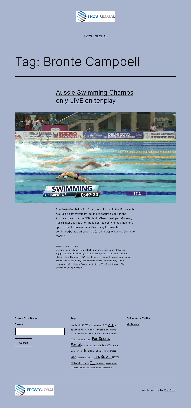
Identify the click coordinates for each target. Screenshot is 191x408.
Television (121, 250)
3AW (72, 325)
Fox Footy (87, 339)
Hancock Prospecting (112, 257)
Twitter (98, 368)
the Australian (76, 368)
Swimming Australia (90, 264)
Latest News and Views (96, 250)
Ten (93, 363)
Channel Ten (78, 250)
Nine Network (96, 351)
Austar (84, 329)
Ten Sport (106, 264)
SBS (97, 356)
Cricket (97, 334)
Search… (20, 324)
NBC (91, 345)
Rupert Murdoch (88, 357)
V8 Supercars (106, 368)
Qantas (79, 357)
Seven (106, 356)
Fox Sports (101, 338)
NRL (104, 351)
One (70, 264)
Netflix (96, 345)
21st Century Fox (95, 325)
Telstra (85, 363)
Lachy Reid (80, 260)
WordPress (169, 390)
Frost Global (95, 36)
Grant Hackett (93, 257)
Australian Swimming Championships (82, 253)
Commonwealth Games (84, 334)
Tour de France (89, 368)
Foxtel (76, 344)
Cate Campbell (72, 257)
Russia (76, 264)
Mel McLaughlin (95, 260)
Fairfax (80, 339)
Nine (86, 350)
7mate (78, 325)
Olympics (111, 351)
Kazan (71, 260)
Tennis (108, 363)
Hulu (87, 345)
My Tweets (133, 324)
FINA (83, 257)
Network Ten (110, 260)
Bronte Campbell (109, 253)
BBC (106, 329)
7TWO (85, 325)
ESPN (73, 339)
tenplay (115, 264)
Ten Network (100, 363)
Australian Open (95, 330)
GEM (83, 345)
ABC (105, 325)
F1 (77, 339)
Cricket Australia (109, 333)
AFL (111, 325)
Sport (112, 250)
